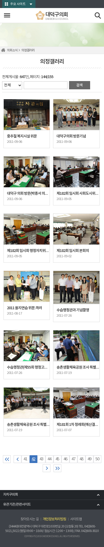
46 (65, 459)
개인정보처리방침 (54, 519)
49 (89, 459)
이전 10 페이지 (17, 459)
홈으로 (4, 50)
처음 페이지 (7, 459)
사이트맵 (76, 519)
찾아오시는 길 (30, 519)
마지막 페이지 (57, 468)
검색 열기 (98, 15)
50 (97, 459)
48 (81, 459)
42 (33, 459)
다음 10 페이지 (46, 468)
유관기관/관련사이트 (17, 505)
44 (49, 459)
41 (25, 459)
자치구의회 (10, 495)
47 (73, 459)
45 (57, 459)
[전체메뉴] (7, 15)
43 (41, 459)
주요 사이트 (18, 4)
